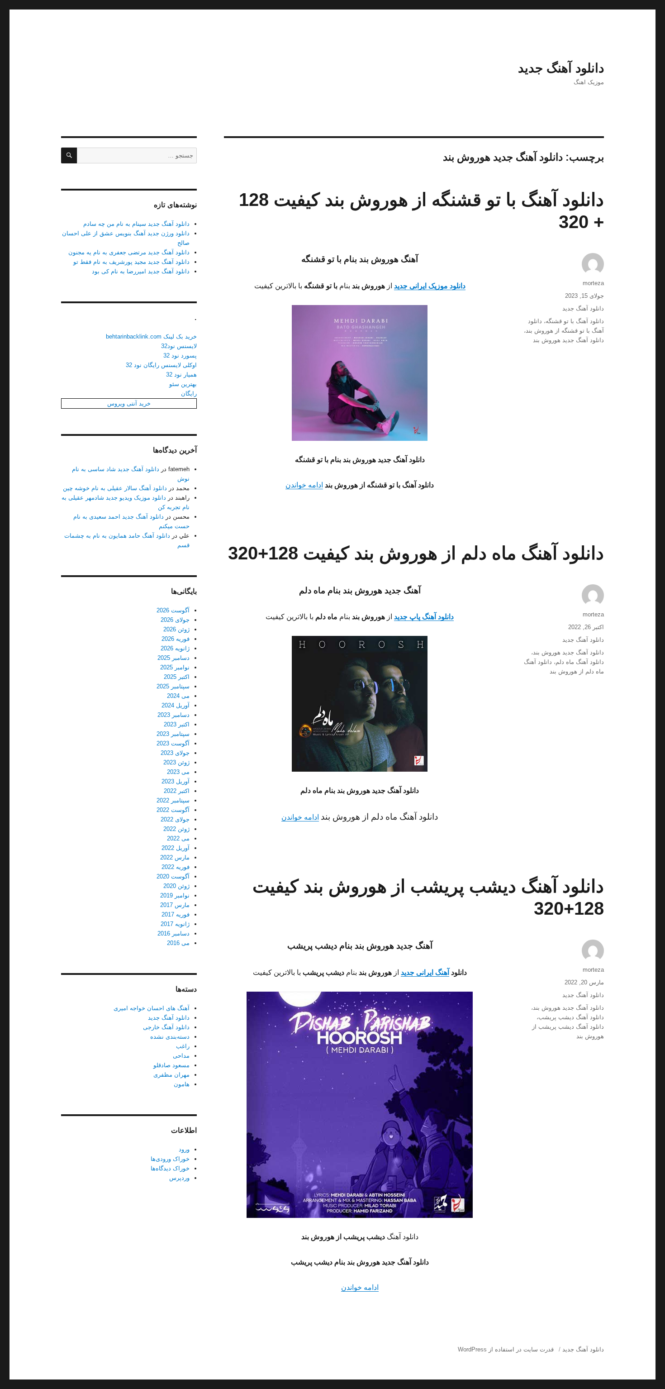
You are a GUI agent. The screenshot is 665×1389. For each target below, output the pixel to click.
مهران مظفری (171, 1074)
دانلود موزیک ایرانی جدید (430, 286)
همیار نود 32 (181, 374)
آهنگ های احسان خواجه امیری (152, 1008)
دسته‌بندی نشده (170, 1036)
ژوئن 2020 (176, 886)
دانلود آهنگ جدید (561, 68)
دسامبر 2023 (173, 714)
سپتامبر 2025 (173, 686)
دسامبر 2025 (173, 657)
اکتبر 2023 (177, 724)
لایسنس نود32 (179, 346)
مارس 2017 (175, 905)
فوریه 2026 (176, 638)
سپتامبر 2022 (173, 800)
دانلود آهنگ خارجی (166, 1027)
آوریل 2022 (176, 848)
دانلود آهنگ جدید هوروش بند (568, 340)
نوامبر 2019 (175, 895)
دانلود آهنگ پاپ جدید (424, 617)
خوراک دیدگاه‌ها (170, 1168)
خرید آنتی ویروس (129, 403)
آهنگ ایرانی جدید (425, 972)
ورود (184, 1149)
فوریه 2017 (176, 914)
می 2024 (178, 695)
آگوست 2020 (173, 876)
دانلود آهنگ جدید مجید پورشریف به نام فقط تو (131, 261)
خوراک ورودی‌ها (170, 1158)
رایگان (189, 393)
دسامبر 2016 (173, 933)
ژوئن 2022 (176, 829)
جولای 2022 (175, 819)
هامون (182, 1084)
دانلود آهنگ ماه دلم (580, 662)
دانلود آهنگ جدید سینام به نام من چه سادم (136, 223)
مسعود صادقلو (171, 1065)
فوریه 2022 (176, 867)
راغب (183, 1046)
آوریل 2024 (176, 705)
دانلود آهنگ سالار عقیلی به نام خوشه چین (115, 488)
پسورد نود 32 (180, 355)
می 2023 (178, 771)
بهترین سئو (183, 384)
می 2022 (178, 838)
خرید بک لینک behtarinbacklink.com (151, 336)
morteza (593, 283)
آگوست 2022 (173, 810)
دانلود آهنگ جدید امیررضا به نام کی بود (141, 271)
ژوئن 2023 (176, 762)
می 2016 (178, 943)
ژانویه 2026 (175, 648)
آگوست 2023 (173, 743)
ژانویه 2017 (175, 924)
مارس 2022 (175, 857)
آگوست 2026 (173, 610)
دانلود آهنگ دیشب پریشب (571, 1017)
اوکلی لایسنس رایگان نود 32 (161, 365)
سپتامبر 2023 (173, 733)
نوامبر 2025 (175, 667)
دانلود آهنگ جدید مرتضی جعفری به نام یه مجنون (129, 252)
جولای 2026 (175, 619)
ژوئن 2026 (176, 629)
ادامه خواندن (304, 485)
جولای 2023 (175, 752)
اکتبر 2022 (177, 791)
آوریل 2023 (176, 781)
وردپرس (179, 1177)
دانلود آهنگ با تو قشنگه (575, 321)
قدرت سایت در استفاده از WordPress (506, 1349)
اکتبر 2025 (177, 676)
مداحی (181, 1055)
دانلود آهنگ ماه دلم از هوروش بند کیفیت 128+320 (416, 553)
